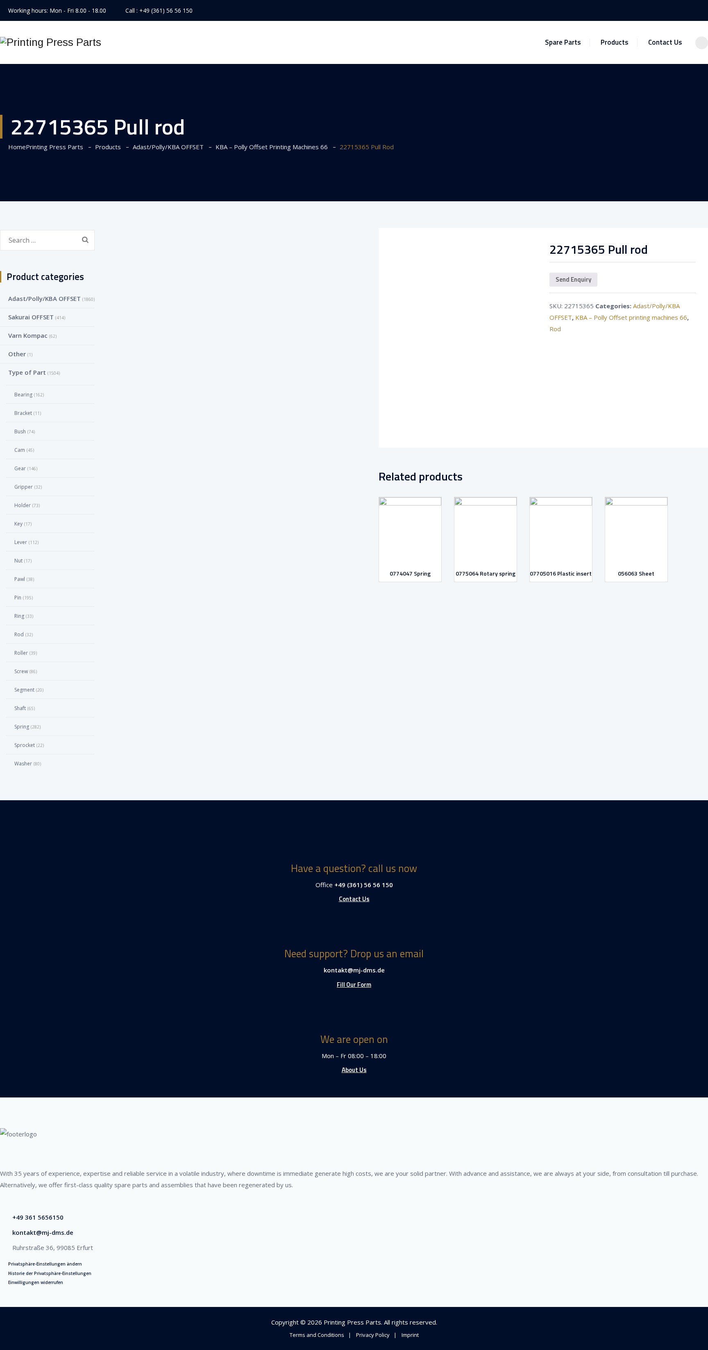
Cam (19, 449)
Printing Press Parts (352, 1322)
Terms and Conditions (317, 1335)
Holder (22, 505)
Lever (20, 542)
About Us (354, 1070)
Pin (17, 597)
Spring (21, 726)
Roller (21, 652)
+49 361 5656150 (38, 1217)
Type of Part (27, 372)
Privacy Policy (373, 1335)
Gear (20, 468)
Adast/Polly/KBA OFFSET (44, 298)
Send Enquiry (573, 279)
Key (18, 523)
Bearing (23, 394)
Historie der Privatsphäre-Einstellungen (49, 1273)
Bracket (23, 413)
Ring (19, 615)
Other (17, 354)
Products (615, 42)
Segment (24, 689)
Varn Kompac (28, 335)
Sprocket (24, 745)
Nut (18, 560)
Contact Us (665, 42)
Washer (23, 763)
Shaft (20, 708)
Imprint (410, 1335)
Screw (21, 671)
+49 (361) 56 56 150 (166, 10)
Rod (555, 329)
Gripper (23, 486)
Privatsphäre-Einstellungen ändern (45, 1264)
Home (44, 147)
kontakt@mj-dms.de (354, 970)
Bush (20, 431)
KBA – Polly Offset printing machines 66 (631, 317)
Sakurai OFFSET (31, 317)
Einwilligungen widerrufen (35, 1282)
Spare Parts (563, 42)
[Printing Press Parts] (50, 42)
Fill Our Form (354, 984)
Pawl (19, 579)
